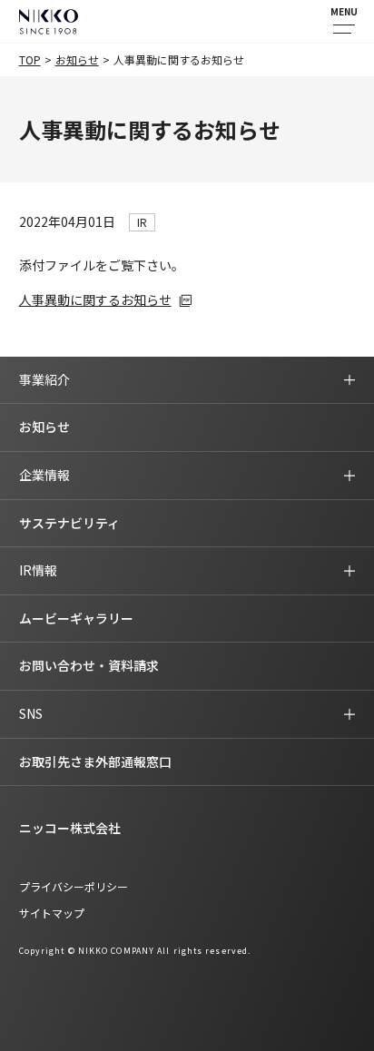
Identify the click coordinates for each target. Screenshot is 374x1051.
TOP (30, 59)
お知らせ (77, 59)
